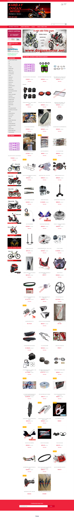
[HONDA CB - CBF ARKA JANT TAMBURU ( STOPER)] (59, 215)
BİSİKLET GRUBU (11, 128)
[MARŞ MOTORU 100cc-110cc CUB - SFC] (44, 166)
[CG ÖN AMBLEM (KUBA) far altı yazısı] (29, 142)
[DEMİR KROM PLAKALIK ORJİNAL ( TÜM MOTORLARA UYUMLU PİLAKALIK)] (59, 93)
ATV (9, 65)
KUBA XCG (10, 84)
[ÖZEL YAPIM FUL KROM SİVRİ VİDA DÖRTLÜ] (44, 482)
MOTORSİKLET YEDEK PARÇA (14, 26)
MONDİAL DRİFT (11, 68)
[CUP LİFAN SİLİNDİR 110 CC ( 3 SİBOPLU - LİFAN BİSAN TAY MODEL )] (29, 360)
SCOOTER (10, 66)
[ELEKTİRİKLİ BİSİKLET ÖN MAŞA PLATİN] (59, 190)
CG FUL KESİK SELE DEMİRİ (44, 345)
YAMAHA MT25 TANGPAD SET (59, 345)
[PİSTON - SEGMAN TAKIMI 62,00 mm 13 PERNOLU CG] (44, 287)
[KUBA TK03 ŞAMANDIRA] (29, 215)
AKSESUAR (10, 92)
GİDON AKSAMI (11, 104)
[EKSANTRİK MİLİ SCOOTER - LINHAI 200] (29, 482)
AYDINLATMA (10, 96)
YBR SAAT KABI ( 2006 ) (59, 442)
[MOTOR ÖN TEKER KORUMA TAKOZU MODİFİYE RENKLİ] (44, 67)
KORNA (10, 118)
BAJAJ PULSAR (11, 70)
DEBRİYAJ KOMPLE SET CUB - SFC (59, 175)
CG (9, 61)
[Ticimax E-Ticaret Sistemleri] (37, 516)
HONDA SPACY (11, 82)
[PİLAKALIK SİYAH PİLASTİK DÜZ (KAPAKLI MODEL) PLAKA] (59, 385)
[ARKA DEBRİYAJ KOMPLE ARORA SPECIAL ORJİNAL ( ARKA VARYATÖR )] (44, 360)
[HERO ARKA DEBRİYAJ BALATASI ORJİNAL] (44, 385)
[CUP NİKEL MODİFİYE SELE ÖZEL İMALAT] (29, 336)
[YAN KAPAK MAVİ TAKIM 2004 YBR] (44, 215)
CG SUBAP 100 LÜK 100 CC (29, 248)
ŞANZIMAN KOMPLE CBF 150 (29, 321)
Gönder (51, 506)
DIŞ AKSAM (10, 121)
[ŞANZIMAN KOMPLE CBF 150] (29, 312)
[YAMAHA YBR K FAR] (59, 263)
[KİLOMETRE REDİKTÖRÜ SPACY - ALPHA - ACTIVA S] (44, 239)
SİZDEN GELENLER (11, 132)
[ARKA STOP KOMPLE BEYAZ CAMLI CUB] (59, 458)
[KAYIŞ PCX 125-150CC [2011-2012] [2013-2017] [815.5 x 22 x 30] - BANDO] (44, 458)
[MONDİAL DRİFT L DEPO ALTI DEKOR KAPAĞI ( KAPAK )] (29, 409)
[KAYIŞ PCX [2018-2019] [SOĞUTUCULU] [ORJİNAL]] (29, 287)
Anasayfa (9, 0)
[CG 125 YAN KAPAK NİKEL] (59, 142)
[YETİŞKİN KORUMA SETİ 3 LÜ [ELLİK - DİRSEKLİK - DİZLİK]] (29, 93)
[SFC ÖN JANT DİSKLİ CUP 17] (59, 287)
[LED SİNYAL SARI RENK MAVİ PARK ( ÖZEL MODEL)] (59, 67)
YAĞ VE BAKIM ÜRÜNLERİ (12, 108)
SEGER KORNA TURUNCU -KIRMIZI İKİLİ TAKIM (44, 102)
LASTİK (10, 111)
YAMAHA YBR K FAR (59, 272)
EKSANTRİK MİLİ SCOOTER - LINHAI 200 (29, 491)
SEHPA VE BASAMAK (12, 97)
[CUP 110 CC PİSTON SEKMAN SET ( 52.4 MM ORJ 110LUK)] (29, 166)
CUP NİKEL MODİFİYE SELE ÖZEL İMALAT (29, 345)
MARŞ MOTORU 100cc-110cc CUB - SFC (44, 175)
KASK (9, 106)
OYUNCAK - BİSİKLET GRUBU (42, 26)
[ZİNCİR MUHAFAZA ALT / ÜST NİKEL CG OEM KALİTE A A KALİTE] (44, 409)
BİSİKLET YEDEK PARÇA (25, 26)
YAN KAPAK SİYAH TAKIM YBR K (29, 442)
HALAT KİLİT (10, 116)
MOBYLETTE (10, 87)
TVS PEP (10, 75)
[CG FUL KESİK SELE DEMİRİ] (44, 336)
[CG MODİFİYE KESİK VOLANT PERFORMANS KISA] (59, 117)
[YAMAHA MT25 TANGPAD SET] (59, 336)
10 (49, 52)
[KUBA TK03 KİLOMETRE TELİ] (44, 142)
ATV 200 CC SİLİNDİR (60, 248)
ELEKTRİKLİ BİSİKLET (12, 85)
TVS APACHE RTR (11, 73)
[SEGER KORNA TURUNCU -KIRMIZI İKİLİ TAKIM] (44, 93)
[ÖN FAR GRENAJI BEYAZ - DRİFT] (59, 409)
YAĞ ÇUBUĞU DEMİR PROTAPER (14, 155)
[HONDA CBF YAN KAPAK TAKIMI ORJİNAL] (44, 312)
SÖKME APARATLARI (12, 113)
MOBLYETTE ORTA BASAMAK (45, 442)
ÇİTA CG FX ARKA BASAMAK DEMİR (29, 199)
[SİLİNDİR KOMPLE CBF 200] (44, 190)
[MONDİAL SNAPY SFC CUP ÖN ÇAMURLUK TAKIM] (29, 263)
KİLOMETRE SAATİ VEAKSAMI (13, 109)
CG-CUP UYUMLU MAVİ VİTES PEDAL (29, 126)
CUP (9, 63)
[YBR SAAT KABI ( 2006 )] (59, 433)
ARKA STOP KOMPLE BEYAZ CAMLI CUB (59, 467)
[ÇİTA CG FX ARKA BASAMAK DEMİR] (29, 190)
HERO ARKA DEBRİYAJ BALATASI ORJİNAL (44, 394)
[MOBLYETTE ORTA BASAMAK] (44, 433)
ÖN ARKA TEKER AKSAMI (12, 120)
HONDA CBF (10, 78)
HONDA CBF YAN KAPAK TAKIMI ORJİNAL (44, 321)
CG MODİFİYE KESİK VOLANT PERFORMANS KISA (59, 126)
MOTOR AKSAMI (11, 89)
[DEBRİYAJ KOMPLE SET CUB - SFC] (59, 166)
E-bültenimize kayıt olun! (37, 503)
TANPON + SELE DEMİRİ (12, 94)
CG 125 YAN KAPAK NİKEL (59, 151)
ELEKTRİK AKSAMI (11, 101)
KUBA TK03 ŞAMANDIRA (29, 224)
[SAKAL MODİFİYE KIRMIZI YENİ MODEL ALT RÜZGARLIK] (44, 263)
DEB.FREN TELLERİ (11, 99)
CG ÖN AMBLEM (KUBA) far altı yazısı (29, 151)
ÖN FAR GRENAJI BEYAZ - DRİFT (59, 418)
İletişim (12, 0)
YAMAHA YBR (10, 77)
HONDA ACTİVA (11, 80)
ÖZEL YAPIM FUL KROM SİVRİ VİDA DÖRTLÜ (45, 491)
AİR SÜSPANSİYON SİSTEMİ (13, 90)
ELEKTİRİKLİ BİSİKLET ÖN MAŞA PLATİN (59, 199)
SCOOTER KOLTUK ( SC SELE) (44, 126)
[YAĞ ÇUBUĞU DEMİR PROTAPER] (14, 146)
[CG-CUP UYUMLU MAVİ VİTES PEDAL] (29, 117)
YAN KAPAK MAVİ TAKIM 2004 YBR (44, 224)
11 (50, 52)
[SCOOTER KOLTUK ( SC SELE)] (44, 117)
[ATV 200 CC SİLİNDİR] (59, 239)
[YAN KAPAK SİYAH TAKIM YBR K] (29, 433)
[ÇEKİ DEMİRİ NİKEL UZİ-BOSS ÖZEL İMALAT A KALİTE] (29, 458)
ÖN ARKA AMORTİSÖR (12, 123)
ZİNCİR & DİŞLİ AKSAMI (12, 125)
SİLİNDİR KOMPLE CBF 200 (44, 199)
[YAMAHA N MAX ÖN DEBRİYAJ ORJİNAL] (59, 360)
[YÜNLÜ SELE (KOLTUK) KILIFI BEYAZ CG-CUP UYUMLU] (59, 312)
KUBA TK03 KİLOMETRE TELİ (44, 151)
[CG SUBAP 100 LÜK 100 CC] (29, 239)
